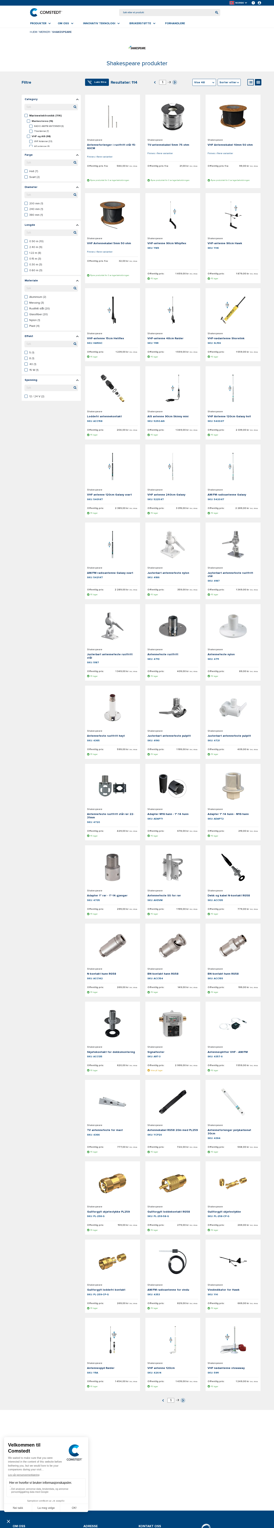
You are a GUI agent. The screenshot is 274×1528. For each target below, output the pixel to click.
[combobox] (169, 12)
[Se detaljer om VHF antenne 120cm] (173, 1339)
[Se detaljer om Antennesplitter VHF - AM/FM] (233, 1023)
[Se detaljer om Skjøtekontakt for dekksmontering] (112, 1023)
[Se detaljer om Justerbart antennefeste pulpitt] (173, 707)
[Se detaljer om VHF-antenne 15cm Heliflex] (112, 310)
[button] (238, 3)
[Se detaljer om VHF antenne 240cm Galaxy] (173, 466)
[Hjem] (46, 12)
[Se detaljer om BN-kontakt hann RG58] (173, 945)
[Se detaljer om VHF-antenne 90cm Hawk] (233, 215)
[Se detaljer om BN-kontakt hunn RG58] (233, 945)
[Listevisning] (250, 82)
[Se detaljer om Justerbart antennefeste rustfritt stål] (233, 544)
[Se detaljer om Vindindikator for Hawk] (233, 1261)
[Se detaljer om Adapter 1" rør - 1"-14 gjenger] (112, 867)
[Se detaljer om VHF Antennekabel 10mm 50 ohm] (233, 116)
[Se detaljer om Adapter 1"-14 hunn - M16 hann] (233, 786)
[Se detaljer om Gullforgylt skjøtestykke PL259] (112, 1183)
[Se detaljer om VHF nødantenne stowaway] (233, 1339)
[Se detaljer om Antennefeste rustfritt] (173, 626)
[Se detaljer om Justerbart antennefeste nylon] (173, 544)
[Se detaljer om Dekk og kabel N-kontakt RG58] (233, 867)
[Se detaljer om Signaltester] (173, 1023)
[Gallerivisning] (258, 82)
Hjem (33, 32)
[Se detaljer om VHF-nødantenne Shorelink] (233, 310)
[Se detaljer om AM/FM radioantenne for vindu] (173, 1261)
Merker (44, 32)
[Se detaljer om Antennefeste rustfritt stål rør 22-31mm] (112, 786)
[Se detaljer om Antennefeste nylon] (233, 626)
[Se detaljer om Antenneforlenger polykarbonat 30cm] (233, 1102)
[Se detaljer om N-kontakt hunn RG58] (112, 945)
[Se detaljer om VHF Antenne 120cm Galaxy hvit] (233, 388)
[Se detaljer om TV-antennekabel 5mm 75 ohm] (173, 116)
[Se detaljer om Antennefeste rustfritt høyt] (112, 707)
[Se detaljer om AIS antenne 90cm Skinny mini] (173, 388)
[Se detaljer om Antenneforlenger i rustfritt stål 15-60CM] (112, 116)
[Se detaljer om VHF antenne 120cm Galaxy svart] (112, 466)
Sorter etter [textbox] (227, 82)
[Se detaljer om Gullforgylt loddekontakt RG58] (173, 1183)
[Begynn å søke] (216, 12)
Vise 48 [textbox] (199, 82)
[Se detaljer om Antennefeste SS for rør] (173, 867)
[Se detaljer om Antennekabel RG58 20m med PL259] (173, 1102)
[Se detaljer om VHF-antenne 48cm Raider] (173, 310)
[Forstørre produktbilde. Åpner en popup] (131, 128)
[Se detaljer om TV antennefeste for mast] (112, 1102)
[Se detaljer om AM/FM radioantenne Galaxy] (233, 466)
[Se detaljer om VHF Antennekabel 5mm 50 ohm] (112, 215)
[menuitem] (40, 23)
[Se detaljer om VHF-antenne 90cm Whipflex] (173, 215)
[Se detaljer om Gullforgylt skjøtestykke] (233, 1183)
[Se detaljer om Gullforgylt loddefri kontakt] (112, 1261)
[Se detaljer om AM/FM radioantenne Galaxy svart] (112, 544)
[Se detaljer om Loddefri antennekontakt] (112, 388)
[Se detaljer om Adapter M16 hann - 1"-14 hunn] (173, 786)
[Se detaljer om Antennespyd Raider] (112, 1339)
